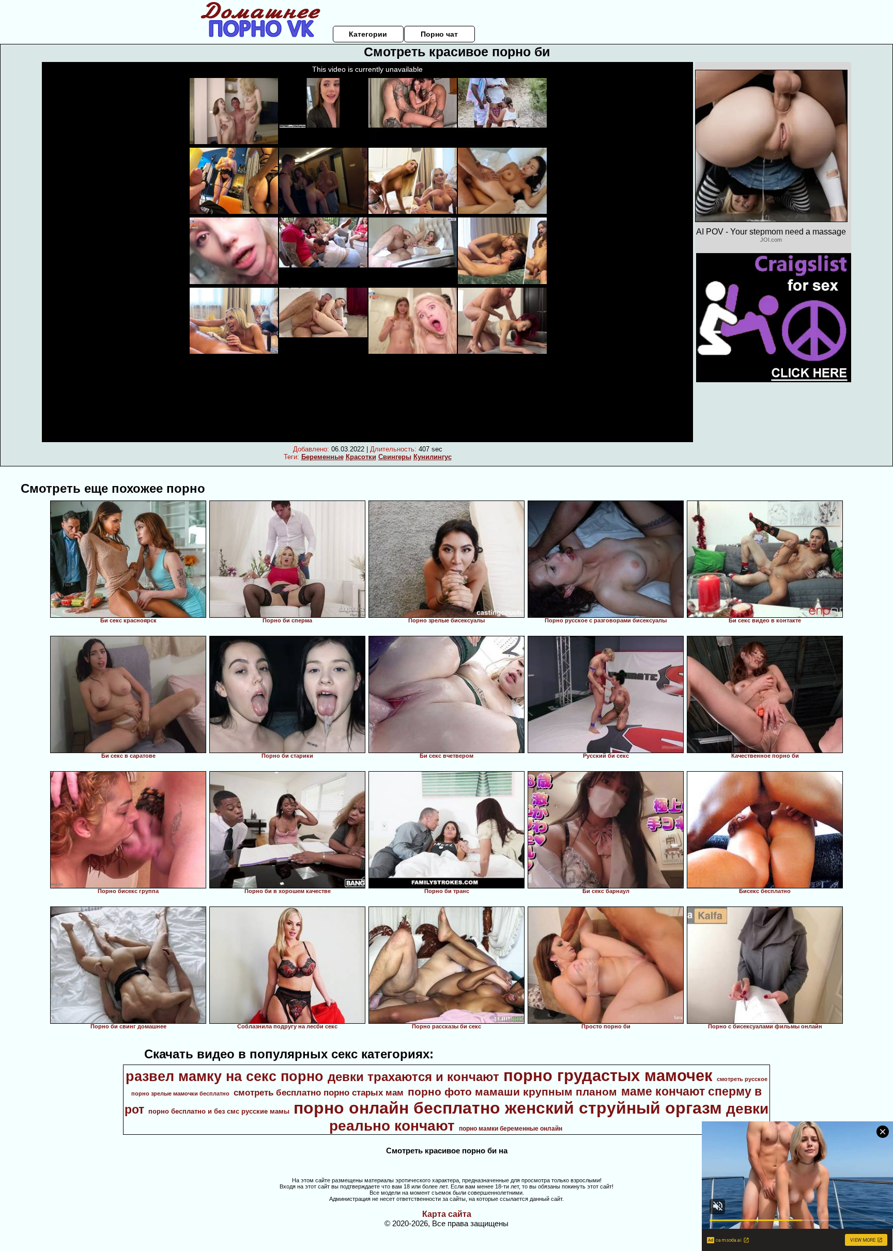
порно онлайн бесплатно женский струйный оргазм (508, 1108)
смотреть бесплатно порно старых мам (319, 1092)
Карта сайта (446, 1214)
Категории (368, 34)
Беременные (322, 457)
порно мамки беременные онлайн (510, 1128)
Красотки (361, 457)
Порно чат (439, 34)
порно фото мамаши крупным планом (512, 1092)
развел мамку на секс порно (225, 1076)
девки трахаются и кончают (413, 1077)
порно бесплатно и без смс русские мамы (218, 1111)
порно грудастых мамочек (608, 1075)
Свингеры (394, 457)
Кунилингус (432, 457)
